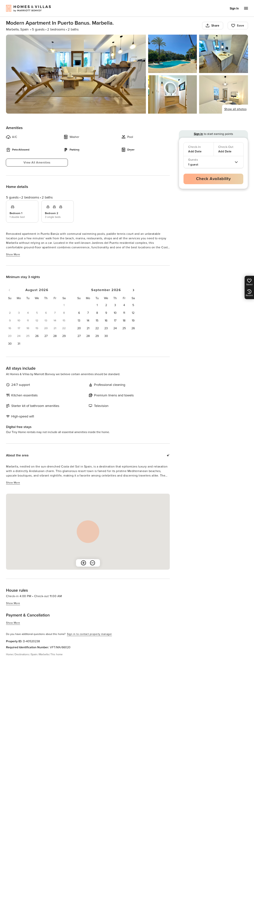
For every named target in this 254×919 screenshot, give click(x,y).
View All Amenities (37, 162)
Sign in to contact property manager (89, 634)
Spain (34, 654)
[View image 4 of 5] (172, 94)
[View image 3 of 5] (223, 54)
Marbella (44, 654)
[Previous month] (9, 290)
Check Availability (213, 178)
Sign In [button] (234, 8)
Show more (13, 254)
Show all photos (235, 109)
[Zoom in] (83, 563)
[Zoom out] (92, 563)
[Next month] (133, 290)
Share (215, 25)
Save (240, 25)
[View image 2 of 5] (172, 54)
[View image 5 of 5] (223, 94)
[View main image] (76, 74)
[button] (37, 336)
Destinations (22, 654)
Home (9, 654)
